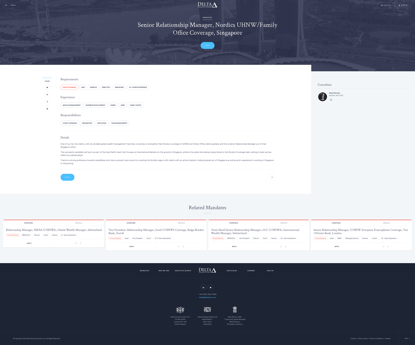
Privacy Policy (363, 338)
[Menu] (6, 5)
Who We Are (164, 270)
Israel (126, 238)
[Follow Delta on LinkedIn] (203, 288)
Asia (83, 87)
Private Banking (69, 87)
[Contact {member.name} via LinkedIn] (331, 100)
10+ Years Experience (138, 87)
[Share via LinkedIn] (47, 95)
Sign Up (270, 270)
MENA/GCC (26, 235)
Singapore (119, 87)
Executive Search (183, 270)
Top (407, 338)
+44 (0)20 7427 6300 (207, 294)
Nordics (93, 87)
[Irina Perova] (322, 97)
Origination (87, 123)
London (374, 238)
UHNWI (113, 105)
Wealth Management (72, 105)
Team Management (119, 123)
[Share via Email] (47, 87)
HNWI (123, 105)
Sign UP (386, 5)
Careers (251, 270)
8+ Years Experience (68, 235)
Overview (28, 223)
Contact (353, 338)
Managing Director (351, 238)
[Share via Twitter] (47, 109)
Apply (207, 45)
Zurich (46, 235)
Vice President (137, 238)
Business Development (95, 105)
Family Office (135, 105)
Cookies (387, 338)
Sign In (404, 5)
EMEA (340, 238)
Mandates (144, 270)
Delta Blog (232, 270)
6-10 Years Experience (163, 238)
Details (79, 223)
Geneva (54, 235)
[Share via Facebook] (47, 102)
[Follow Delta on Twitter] (211, 288)
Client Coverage (70, 123)
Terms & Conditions (376, 338)
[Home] (207, 5)
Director (106, 87)
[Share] (80, 243)
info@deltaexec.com (207, 297)
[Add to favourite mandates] (272, 177)
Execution (101, 123)
